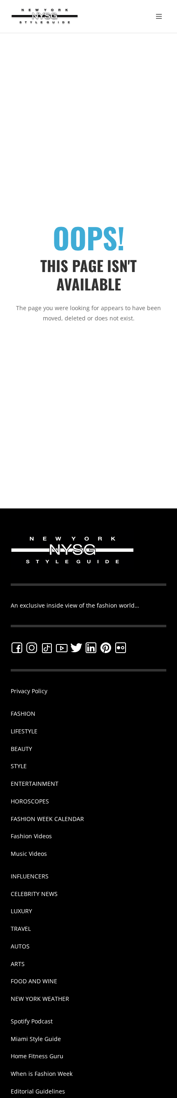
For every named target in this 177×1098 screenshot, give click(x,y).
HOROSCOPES (30, 801)
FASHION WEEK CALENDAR (47, 819)
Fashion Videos (31, 836)
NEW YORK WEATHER (40, 999)
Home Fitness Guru (37, 1056)
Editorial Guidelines (38, 1091)
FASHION (23, 713)
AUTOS (20, 946)
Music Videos (29, 854)
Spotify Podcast (32, 1021)
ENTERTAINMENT (34, 783)
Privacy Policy (29, 691)
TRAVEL (21, 928)
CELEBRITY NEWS (34, 894)
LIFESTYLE (24, 731)
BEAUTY (21, 749)
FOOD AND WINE (34, 981)
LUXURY (21, 911)
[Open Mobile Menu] (158, 16)
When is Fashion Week (41, 1074)
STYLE (19, 766)
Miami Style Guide (36, 1039)
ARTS (18, 964)
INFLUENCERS (30, 876)
